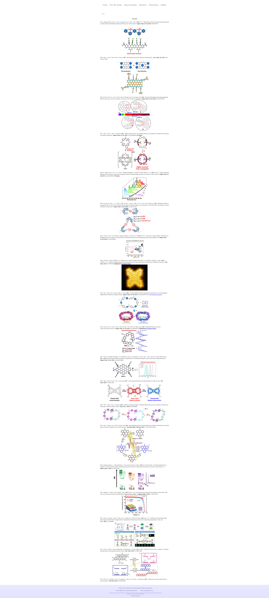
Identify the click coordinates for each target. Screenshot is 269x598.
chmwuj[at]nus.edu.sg (148, 590)
